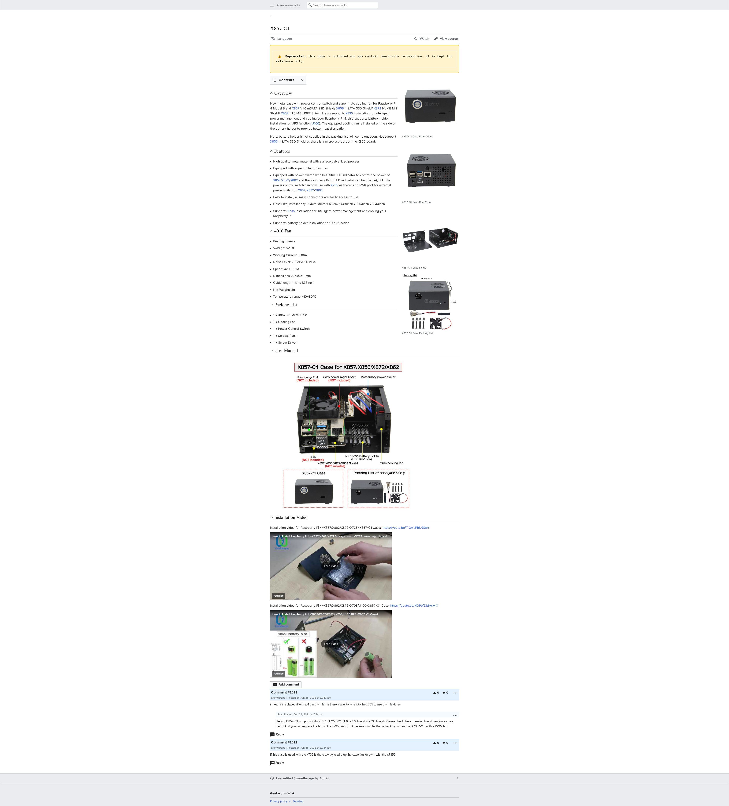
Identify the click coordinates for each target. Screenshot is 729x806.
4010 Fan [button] (282, 231)
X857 (295, 108)
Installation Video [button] (291, 517)
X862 (285, 113)
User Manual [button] (286, 350)
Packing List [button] (285, 304)
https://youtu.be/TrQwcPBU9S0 (404, 527)
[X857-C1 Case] (346, 434)
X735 (349, 113)
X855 (274, 141)
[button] (272, 5)
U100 (315, 123)
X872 (377, 108)
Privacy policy (279, 801)
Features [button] (282, 151)
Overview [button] (283, 93)
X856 (340, 108)
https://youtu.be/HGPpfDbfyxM (412, 605)
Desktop (298, 801)
